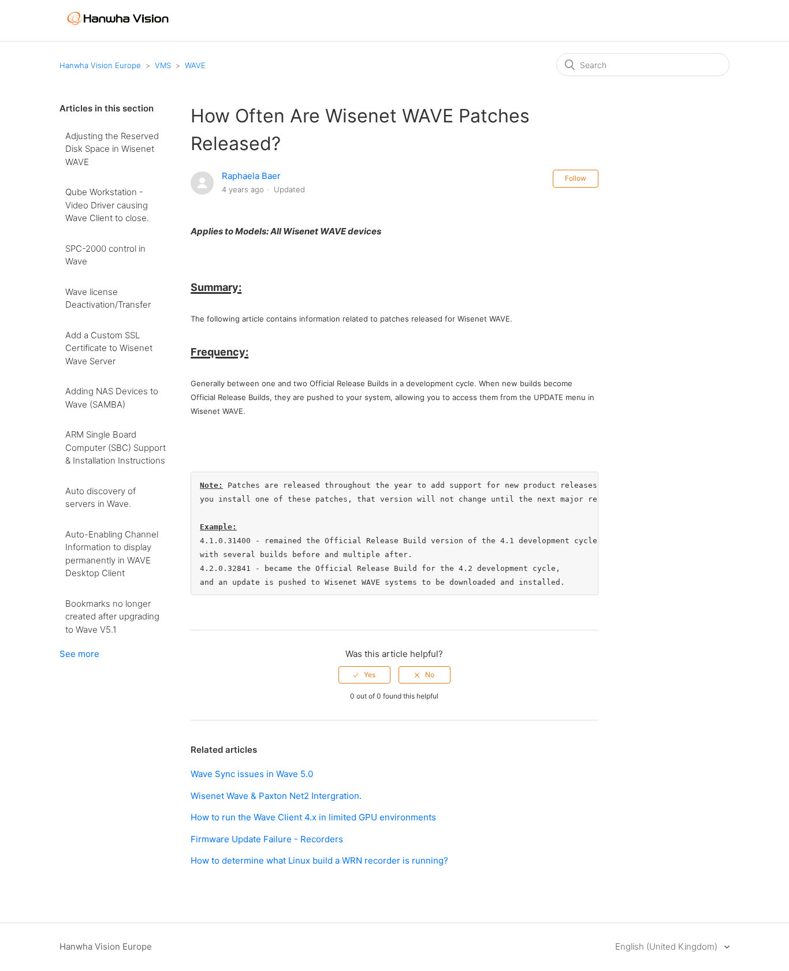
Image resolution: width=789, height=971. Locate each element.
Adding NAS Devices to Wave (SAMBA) (111, 398)
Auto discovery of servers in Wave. (100, 498)
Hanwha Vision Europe (100, 65)
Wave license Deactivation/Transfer (108, 298)
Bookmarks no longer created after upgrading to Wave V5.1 (112, 616)
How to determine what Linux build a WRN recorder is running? (319, 860)
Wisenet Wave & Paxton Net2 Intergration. (276, 795)
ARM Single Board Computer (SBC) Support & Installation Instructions (115, 447)
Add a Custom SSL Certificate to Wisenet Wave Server (108, 348)
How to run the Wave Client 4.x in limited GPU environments (313, 817)
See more (79, 653)
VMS (163, 65)
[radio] (364, 675)
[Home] (117, 29)
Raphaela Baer (251, 175)
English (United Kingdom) (667, 946)
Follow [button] (575, 178)
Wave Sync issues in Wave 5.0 (252, 773)
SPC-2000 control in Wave (105, 255)
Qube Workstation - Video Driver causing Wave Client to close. (107, 204)
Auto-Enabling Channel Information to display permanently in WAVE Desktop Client (111, 554)
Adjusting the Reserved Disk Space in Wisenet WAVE (112, 148)
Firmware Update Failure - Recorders (267, 839)
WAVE (195, 65)
